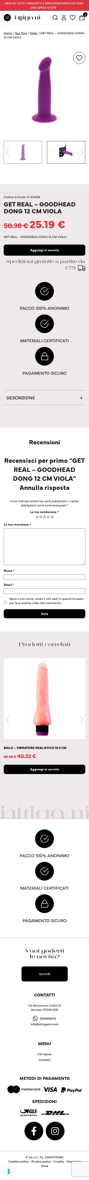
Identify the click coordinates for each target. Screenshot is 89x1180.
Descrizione (20, 397)
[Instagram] (55, 1130)
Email (9, 584)
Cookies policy (18, 1161)
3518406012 (48, 1018)
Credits (58, 1161)
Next (81, 152)
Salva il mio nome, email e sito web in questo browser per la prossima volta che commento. (46, 600)
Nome (9, 570)
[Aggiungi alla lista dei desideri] (79, 58)
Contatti (44, 1059)
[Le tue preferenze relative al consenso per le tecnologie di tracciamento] (8, 1171)
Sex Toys (21, 33)
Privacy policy (41, 1161)
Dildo (33, 33)
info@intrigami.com (44, 1024)
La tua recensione (17, 524)
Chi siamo (44, 1054)
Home (8, 33)
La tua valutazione (44, 512)
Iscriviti (44, 973)
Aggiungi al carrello (44, 250)
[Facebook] (34, 1130)
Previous (7, 152)
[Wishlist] (72, 17)
